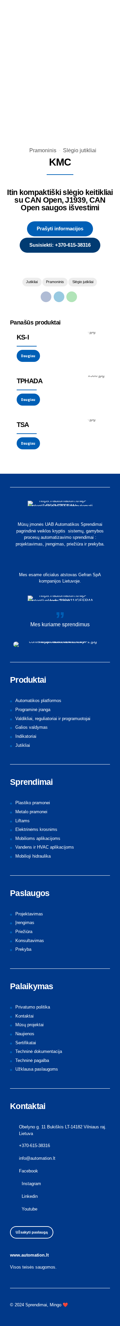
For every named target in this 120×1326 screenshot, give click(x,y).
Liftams (22, 820)
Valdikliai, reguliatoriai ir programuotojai (52, 718)
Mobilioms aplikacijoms (37, 838)
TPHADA (29, 381)
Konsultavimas (29, 940)
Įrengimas (24, 922)
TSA (23, 424)
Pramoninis (42, 150)
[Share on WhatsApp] (71, 296)
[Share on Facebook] (46, 296)
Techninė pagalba (32, 1060)
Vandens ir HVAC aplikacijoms (44, 847)
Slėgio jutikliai (79, 150)
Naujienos (24, 1033)
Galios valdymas (31, 727)
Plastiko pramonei (32, 802)
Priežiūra (23, 931)
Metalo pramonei (31, 811)
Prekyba (23, 949)
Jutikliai (32, 282)
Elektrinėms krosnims (36, 829)
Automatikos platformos (38, 700)
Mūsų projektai (29, 1024)
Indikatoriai (25, 736)
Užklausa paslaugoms (36, 1069)
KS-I (23, 337)
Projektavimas (29, 913)
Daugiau (28, 355)
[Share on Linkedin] (59, 296)
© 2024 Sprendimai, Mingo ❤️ (39, 1304)
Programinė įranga (32, 709)
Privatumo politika (32, 1007)
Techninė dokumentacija (38, 1051)
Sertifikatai (25, 1042)
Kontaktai (24, 1016)
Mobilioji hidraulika (33, 856)
